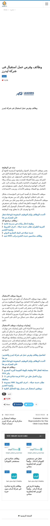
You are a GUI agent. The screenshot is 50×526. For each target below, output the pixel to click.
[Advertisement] (25, 38)
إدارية (4, 76)
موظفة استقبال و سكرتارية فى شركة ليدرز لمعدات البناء (12, 421)
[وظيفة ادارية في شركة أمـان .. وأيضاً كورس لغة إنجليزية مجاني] (36, 477)
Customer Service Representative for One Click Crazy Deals (38, 421)
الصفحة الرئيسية (26, 516)
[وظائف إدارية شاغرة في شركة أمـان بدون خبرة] (14, 477)
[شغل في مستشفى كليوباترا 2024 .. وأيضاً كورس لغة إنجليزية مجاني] (36, 449)
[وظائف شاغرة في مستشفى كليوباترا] (14, 449)
